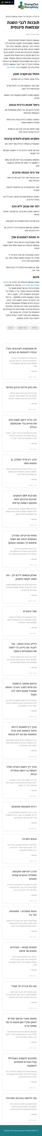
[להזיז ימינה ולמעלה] (3, 1)
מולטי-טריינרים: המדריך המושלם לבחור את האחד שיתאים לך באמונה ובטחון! (22, 539)
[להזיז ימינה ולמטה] (3, 3)
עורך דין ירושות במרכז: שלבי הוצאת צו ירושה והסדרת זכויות (21, 770)
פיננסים (10, 328)
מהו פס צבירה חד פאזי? (24, 986)
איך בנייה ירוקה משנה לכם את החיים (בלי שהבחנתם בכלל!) (23, 423)
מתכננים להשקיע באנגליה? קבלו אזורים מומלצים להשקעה (22, 1062)
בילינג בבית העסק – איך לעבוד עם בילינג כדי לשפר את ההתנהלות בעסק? (23, 647)
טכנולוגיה (34, 328)
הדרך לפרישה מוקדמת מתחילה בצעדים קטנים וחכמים (24, 875)
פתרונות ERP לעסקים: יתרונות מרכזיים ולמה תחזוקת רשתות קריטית (24, 499)
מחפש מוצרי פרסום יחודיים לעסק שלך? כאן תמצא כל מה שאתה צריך (21, 1022)
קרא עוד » (33, 371)
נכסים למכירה (29, 839)
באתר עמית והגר (13, 67)
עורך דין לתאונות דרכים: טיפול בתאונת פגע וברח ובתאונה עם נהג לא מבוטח (22, 730)
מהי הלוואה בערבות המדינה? (21, 1098)
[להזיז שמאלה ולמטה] (1, 3)
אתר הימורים (30, 611)
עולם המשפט (22, 328)
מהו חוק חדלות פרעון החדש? (21, 387)
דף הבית (36, 16)
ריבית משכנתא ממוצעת (24, 806)
